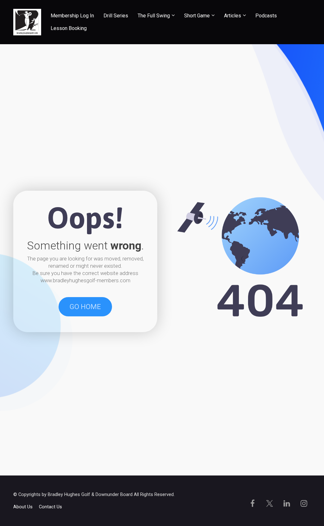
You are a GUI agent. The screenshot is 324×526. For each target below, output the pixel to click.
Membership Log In (72, 16)
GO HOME (85, 307)
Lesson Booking (69, 28)
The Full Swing (154, 16)
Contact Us (50, 507)
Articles (232, 16)
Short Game (197, 16)
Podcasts (266, 16)
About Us (23, 507)
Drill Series (115, 16)
